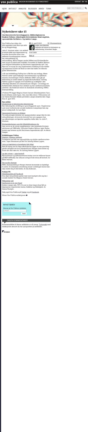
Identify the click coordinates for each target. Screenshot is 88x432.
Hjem (4, 9)
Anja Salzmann (42, 45)
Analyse (22, 9)
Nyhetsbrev (33, 52)
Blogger (32, 9)
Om (83, 2)
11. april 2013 (36, 43)
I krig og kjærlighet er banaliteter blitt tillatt (18, 144)
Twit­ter (24, 192)
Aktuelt (13, 9)
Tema (48, 9)
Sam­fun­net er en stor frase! (12, 183)
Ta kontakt (43, 224)
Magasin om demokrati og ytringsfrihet (34, 2)
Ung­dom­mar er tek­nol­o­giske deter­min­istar (17, 104)
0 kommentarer (55, 43)
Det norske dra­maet (9, 163)
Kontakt (78, 2)
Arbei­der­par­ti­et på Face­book (12, 174)
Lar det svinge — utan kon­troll (13, 153)
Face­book (35, 192)
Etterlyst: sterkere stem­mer (12, 137)
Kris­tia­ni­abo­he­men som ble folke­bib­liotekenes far (20, 124)
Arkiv (41, 9)
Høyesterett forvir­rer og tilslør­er (13, 113)
